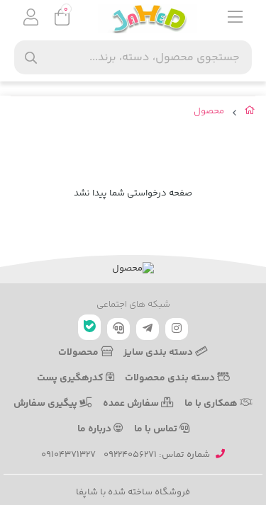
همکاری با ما (212, 404)
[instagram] (177, 329)
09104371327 (68, 455)
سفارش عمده (132, 404)
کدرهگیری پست (71, 378)
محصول (209, 111)
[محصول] (133, 269)
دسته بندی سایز (159, 353)
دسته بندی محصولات (171, 378)
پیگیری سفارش (46, 404)
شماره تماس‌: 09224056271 (157, 455)
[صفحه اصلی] (250, 113)
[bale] (89, 327)
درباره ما (95, 429)
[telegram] (147, 329)
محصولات (79, 353)
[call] (118, 329)
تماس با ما (156, 429)
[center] (31, 58)
